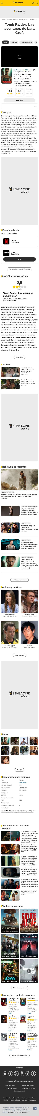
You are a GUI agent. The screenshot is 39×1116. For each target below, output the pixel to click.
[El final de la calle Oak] (4, 1037)
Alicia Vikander (24, 81)
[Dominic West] (29, 601)
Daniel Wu (29, 646)
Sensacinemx (19, 89)
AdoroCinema (27, 1088)
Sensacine (17, 1091)
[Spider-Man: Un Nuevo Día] (4, 1002)
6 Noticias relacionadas (20, 580)
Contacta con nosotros (28, 1098)
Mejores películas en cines (19, 1055)
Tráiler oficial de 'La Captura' (10, 931)
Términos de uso (8, 1100)
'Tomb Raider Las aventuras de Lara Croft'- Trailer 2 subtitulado (27, 370)
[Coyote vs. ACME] (23, 1019)
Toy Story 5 (31, 998)
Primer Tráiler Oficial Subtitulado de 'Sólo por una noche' (10, 981)
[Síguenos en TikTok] (28, 1073)
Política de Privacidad (20, 1100)
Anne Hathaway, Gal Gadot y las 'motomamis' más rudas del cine (29, 528)
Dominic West (29, 614)
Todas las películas (23, 19)
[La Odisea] (4, 1019)
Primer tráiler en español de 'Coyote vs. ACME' (29, 931)
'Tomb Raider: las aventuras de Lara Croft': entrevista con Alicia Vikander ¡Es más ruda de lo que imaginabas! (29, 564)
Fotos (5, 734)
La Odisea (12, 1016)
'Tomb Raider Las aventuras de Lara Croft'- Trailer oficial (28, 381)
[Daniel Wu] (29, 632)
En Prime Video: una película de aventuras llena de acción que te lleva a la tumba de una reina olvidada (19, 496)
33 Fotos (19, 770)
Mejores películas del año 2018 (21, 810)
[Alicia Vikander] (10, 601)
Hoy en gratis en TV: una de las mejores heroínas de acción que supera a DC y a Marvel (29, 511)
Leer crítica (19, 357)
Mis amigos (29, 89)
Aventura (28, 72)
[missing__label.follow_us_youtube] (5, 1073)
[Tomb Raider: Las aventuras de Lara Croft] (6, 76)
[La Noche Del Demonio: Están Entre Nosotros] (23, 1037)
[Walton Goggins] (10, 632)
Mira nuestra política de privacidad (18, 1112)
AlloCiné (8, 1085)
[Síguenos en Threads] (34, 1073)
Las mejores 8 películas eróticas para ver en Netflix (28, 892)
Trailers (6, 364)
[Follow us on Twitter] (16, 1073)
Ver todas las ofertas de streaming (19, 269)
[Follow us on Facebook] (11, 1073)
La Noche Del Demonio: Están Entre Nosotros (32, 1035)
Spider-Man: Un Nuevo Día (14, 999)
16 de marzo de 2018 (21, 70)
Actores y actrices (12, 587)
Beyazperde (8, 1088)
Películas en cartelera (11, 19)
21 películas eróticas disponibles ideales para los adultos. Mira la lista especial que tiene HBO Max (29, 848)
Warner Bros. (23, 782)
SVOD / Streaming (9, 234)
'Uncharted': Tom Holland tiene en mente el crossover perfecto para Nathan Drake (29, 545)
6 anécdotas (22, 790)
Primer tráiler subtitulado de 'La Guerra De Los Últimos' (10, 956)
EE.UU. (21, 780)
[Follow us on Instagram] (22, 1073)
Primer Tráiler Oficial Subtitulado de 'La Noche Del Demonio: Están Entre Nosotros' (29, 956)
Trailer (10, 1013)
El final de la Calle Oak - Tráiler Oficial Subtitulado (29, 981)
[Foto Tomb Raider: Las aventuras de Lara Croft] (5, 741)
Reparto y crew (19, 655)
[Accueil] (18, 2)
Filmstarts (25, 1085)
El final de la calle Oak (13, 1034)
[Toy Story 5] (23, 1002)
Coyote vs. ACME (30, 1016)
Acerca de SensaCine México (11, 1098)
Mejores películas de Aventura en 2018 (22, 812)
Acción (21, 72)
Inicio (3, 19)
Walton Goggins (24, 83)
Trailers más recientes (19, 988)
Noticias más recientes (14, 466)
